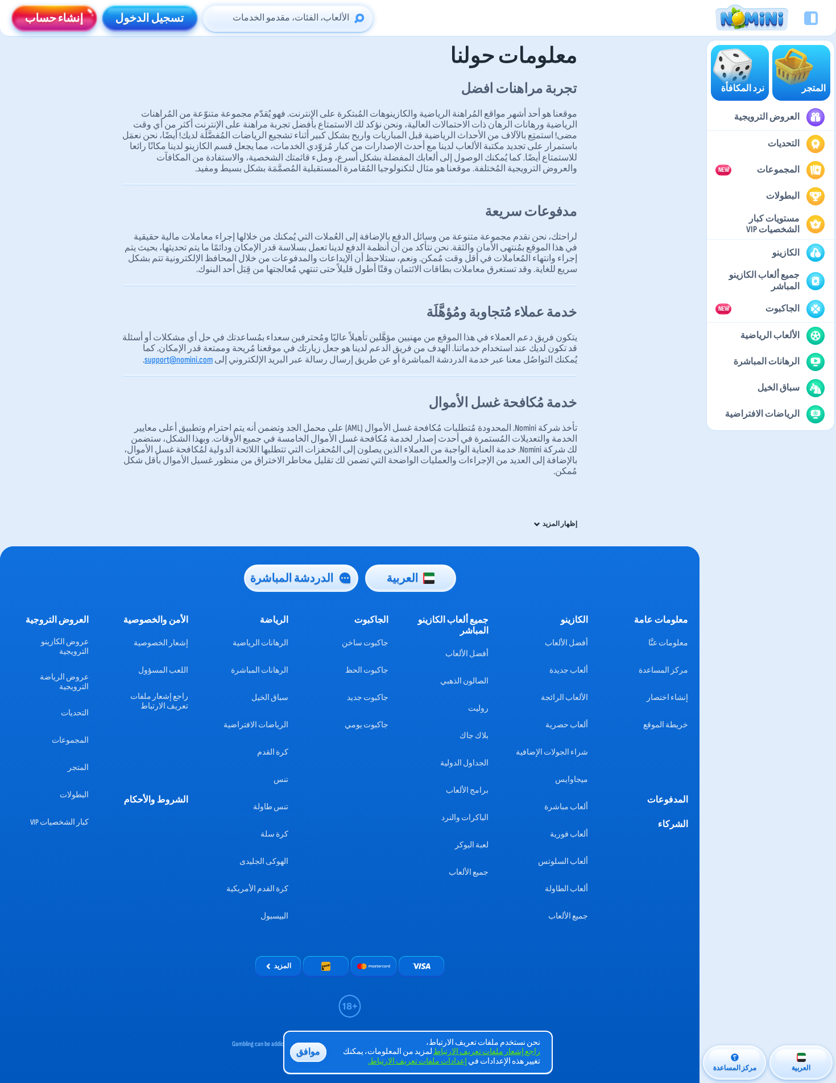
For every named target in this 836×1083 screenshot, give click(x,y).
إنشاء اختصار (667, 697)
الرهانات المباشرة (259, 670)
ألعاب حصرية (566, 725)
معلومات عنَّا (668, 643)
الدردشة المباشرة (292, 578)
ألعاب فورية (569, 834)
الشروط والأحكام (156, 799)
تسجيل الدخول (149, 18)
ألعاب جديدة (568, 670)
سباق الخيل (269, 697)
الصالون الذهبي (464, 681)
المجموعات (70, 740)
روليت (478, 708)
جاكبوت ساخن (365, 643)
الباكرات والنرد (465, 817)
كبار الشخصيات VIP (59, 822)
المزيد (282, 966)
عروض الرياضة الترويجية (64, 681)
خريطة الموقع (665, 725)
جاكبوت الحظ (366, 670)
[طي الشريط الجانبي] (811, 18)
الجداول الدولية (464, 763)
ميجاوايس (571, 779)
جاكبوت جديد (367, 697)
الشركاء (673, 824)
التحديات (75, 713)
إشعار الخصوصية (161, 643)
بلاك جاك (474, 735)
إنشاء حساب (54, 18)
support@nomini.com (178, 360)
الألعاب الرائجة (564, 697)
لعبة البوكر (472, 845)
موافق (308, 1052)
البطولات (74, 795)
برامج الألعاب (467, 790)
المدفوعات (667, 799)
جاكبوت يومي (366, 725)
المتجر (78, 767)
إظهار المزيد (560, 524)
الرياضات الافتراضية (256, 725)
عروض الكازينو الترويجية (65, 646)
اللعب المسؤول (163, 670)
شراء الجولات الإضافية (552, 752)
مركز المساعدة (663, 670)
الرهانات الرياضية (260, 643)
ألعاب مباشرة (566, 807)
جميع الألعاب (568, 916)
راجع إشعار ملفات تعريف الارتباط (159, 701)
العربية (403, 578)
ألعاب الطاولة (566, 888)
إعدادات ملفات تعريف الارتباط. (417, 1061)
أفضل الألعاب (566, 643)
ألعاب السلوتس (563, 861)
